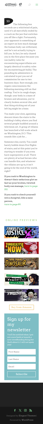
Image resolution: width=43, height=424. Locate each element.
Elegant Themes (27, 416)
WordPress (27, 420)
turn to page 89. (12, 204)
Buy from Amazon (21, 307)
